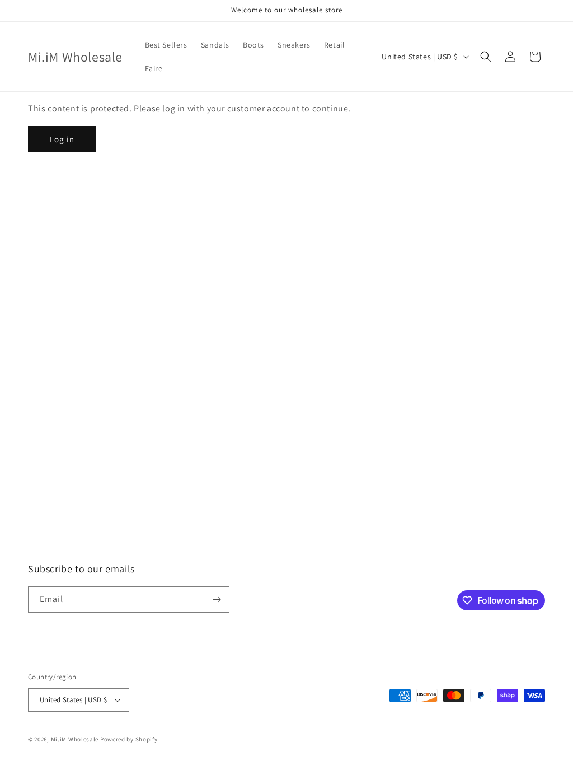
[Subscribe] (216, 599)
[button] (485, 56)
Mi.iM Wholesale (75, 739)
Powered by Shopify (129, 739)
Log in (62, 139)
